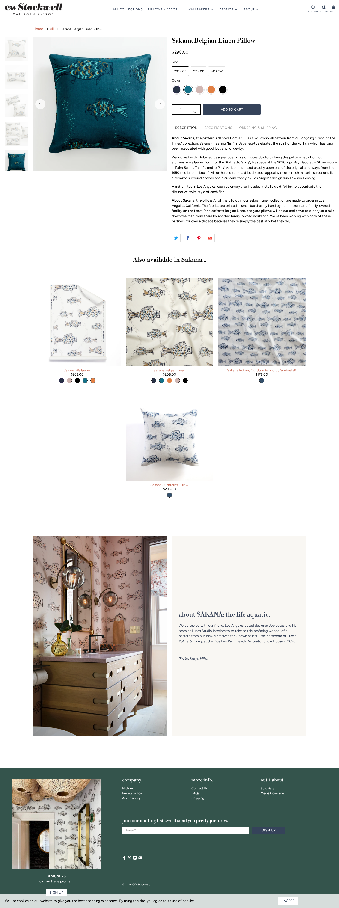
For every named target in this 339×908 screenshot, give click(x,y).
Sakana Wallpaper (77, 370)
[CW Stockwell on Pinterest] (130, 859)
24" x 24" (217, 71)
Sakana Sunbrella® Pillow (169, 485)
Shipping (197, 798)
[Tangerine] (211, 90)
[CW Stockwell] (33, 9)
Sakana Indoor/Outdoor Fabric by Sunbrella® (261, 370)
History (127, 788)
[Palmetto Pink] (200, 90)
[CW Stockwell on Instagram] (135, 859)
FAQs (195, 793)
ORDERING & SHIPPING (258, 128)
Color (176, 80)
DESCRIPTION (186, 128)
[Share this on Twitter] (176, 238)
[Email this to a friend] (210, 238)
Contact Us (199, 788)
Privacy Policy (132, 793)
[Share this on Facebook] (187, 238)
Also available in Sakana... (169, 260)
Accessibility (131, 798)
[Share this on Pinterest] (199, 238)
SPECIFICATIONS (218, 128)
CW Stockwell (140, 884)
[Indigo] (176, 90)
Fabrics (226, 9)
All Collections (128, 9)
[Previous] (40, 104)
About (249, 9)
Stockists (267, 788)
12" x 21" (198, 71)
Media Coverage (272, 793)
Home (38, 29)
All (52, 29)
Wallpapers (198, 9)
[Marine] (188, 90)
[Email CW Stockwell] (140, 859)
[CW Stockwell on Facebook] (124, 859)
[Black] (223, 90)
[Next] (160, 104)
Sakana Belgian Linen (169, 370)
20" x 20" (180, 71)
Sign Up (269, 830)
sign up (56, 892)
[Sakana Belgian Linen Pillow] (100, 104)
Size (175, 62)
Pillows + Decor (163, 9)
